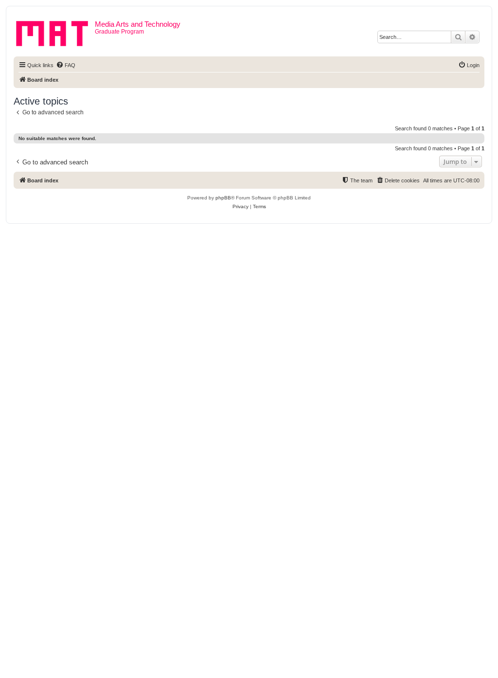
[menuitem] (65, 65)
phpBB (223, 197)
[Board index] (55, 31)
